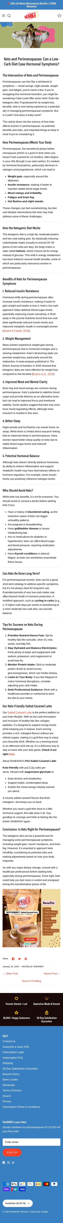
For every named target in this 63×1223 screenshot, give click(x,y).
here (11, 754)
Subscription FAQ (13, 1057)
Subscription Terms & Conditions (21, 1106)
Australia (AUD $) (15, 1203)
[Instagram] (8, 1162)
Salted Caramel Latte (19, 712)
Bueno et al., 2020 (43, 374)
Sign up (12, 1152)
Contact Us (9, 1041)
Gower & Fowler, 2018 (16, 330)
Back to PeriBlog (31, 981)
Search (7, 1096)
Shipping (8, 1063)
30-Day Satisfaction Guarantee (20, 1068)
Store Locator (10, 1079)
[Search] (10, 15)
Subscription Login (13, 1052)
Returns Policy (11, 1074)
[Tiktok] (13, 1162)
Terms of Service (12, 1090)
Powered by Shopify (38, 1211)
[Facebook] (4, 1162)
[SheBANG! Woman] (31, 15)
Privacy (7, 1101)
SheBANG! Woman (19, 1211)
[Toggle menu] (3, 15)
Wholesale (9, 1085)
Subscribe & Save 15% (16, 1046)
